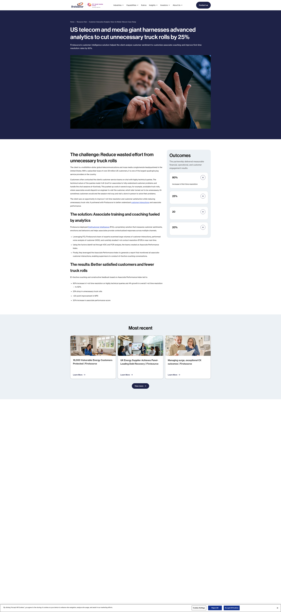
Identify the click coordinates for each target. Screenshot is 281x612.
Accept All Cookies (231, 608)
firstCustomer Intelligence (98, 227)
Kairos (143, 5)
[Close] (277, 608)
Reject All (215, 608)
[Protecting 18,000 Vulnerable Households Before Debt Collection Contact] (93, 357)
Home (72, 22)
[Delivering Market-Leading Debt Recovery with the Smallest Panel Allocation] (140, 357)
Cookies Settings (199, 608)
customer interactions (140, 202)
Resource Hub (82, 22)
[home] (87, 5)
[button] (119, 5)
